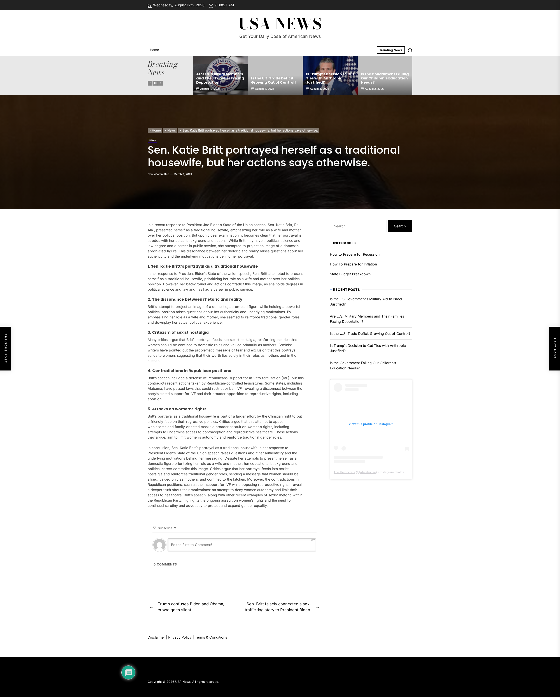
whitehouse (368, 472)
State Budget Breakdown (350, 274)
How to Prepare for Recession (355, 254)
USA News (280, 24)
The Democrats (344, 472)
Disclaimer (156, 637)
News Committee (158, 174)
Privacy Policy (180, 637)
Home (154, 50)
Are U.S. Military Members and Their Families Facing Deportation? (367, 319)
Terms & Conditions (211, 637)
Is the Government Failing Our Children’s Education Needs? (330, 78)
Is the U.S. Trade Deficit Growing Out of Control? (219, 80)
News (152, 140)
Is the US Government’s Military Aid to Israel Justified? (382, 78)
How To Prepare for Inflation (353, 264)
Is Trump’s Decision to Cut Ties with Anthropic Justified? (275, 78)
